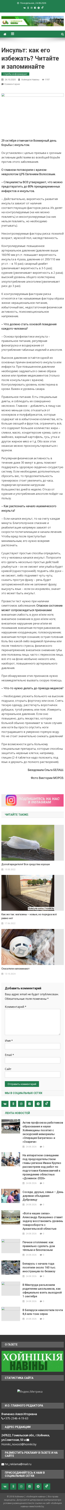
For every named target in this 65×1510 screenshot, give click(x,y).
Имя (9, 1041)
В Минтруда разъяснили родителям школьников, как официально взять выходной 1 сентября (42, 1290)
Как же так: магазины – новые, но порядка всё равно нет (29, 916)
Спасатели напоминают (15, 968)
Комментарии (12, 84)
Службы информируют (15, 74)
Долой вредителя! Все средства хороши (25, 864)
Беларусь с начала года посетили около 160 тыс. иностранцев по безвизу (39, 1267)
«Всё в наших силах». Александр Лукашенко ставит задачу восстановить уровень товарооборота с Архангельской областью (43, 1221)
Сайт (8, 1069)
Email (9, 1055)
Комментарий (15, 1007)
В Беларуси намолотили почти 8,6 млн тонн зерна (43, 1312)
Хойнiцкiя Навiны (30, 79)
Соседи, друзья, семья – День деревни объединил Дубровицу (43, 1195)
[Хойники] (32, 1361)
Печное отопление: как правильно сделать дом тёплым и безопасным (39, 1246)
